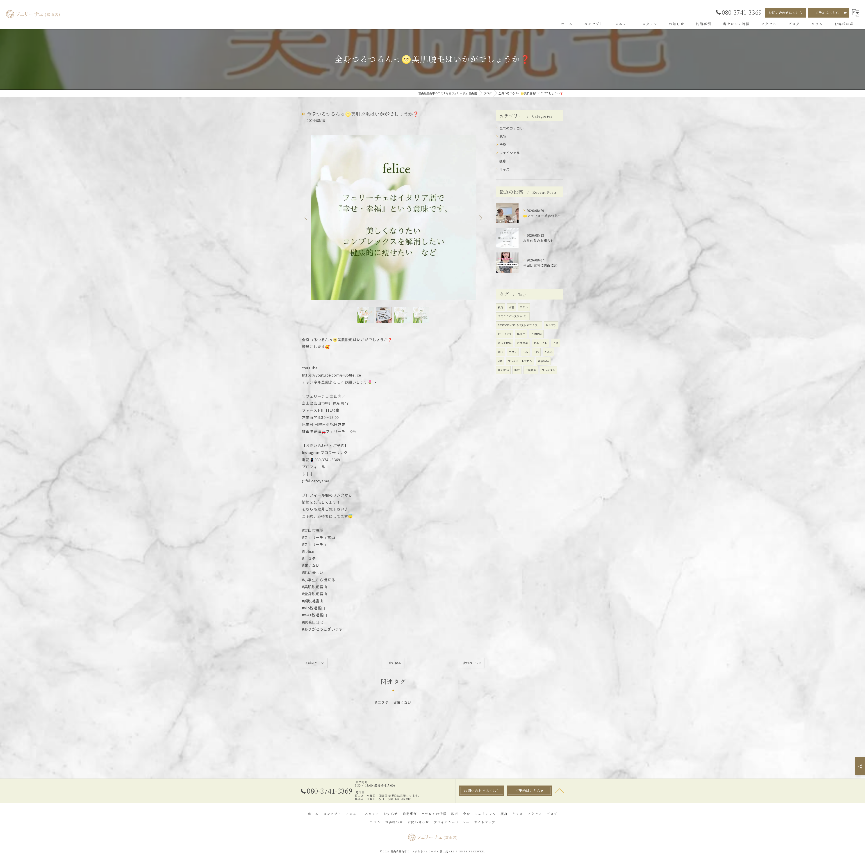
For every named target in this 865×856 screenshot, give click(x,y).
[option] (393, 217)
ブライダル (548, 370)
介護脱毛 (530, 370)
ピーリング (505, 334)
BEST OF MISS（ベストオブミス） (519, 325)
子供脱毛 (536, 334)
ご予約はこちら (827, 12)
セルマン (551, 325)
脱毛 (502, 136)
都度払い (543, 361)
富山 (500, 352)
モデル (524, 307)
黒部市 (521, 334)
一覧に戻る (393, 663)
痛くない (503, 370)
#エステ (382, 702)
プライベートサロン (520, 361)
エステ (513, 352)
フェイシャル (509, 152)
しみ (525, 352)
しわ (536, 352)
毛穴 (517, 370)
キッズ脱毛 (505, 343)
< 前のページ (314, 663)
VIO (500, 361)
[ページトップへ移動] (559, 790)
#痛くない (403, 702)
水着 (511, 307)
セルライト (540, 343)
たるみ (548, 352)
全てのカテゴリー (513, 128)
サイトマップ (484, 822)
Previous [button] (306, 217)
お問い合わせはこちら (785, 12)
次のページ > (472, 663)
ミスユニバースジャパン (513, 316)
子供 (555, 343)
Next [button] (480, 217)
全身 (502, 144)
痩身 (502, 161)
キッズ (504, 169)
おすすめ (522, 343)
